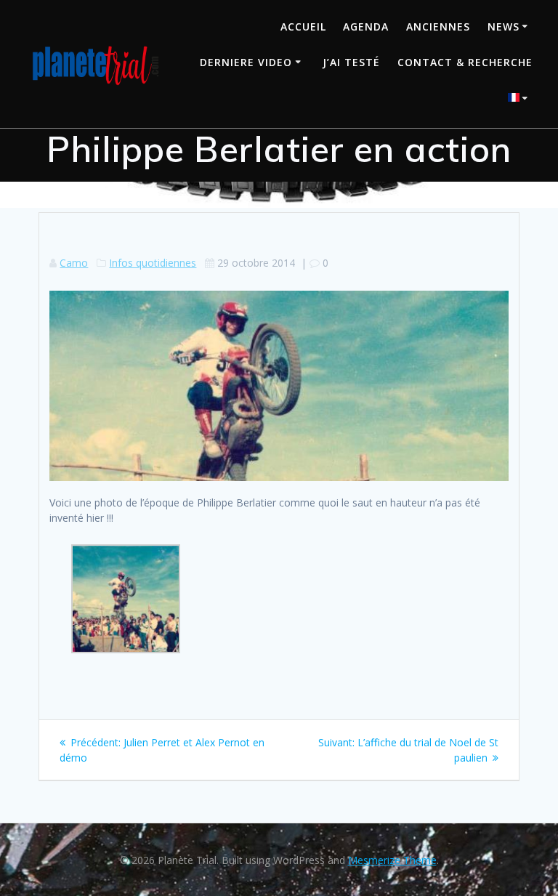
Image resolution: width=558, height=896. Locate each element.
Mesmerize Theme (392, 860)
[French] (520, 99)
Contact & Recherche (465, 62)
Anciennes (438, 26)
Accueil (303, 26)
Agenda (366, 26)
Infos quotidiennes (152, 263)
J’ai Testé (351, 62)
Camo (74, 263)
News (503, 26)
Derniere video (246, 62)
